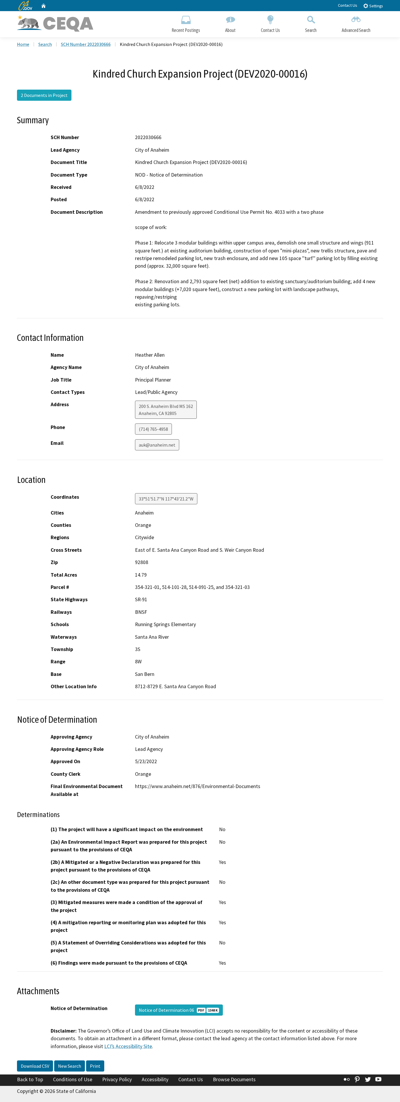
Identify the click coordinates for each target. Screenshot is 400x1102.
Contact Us (347, 5)
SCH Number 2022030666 (86, 44)
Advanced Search (356, 30)
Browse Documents (234, 1079)
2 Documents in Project (44, 95)
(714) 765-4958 (153, 429)
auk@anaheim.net (157, 445)
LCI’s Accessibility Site (128, 1046)
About (230, 30)
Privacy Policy (117, 1079)
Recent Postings (186, 30)
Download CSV (35, 1066)
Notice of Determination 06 (178, 1010)
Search (311, 30)
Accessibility (155, 1079)
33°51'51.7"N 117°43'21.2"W (166, 499)
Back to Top (30, 1079)
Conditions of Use (72, 1079)
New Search (69, 1066)
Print (95, 1066)
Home (23, 44)
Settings (375, 6)
